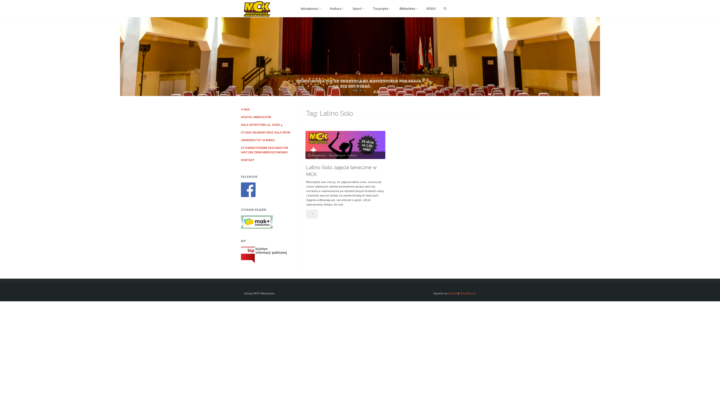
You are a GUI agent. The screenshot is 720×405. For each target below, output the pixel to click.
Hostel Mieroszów (256, 117)
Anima (452, 293)
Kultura (352, 155)
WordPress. (468, 293)
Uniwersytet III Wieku (258, 140)
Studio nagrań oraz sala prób (265, 132)
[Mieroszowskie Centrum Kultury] (257, 8)
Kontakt (248, 160)
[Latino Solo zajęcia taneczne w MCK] (345, 145)
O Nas (245, 109)
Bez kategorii (337, 155)
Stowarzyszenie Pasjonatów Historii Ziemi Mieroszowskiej (264, 150)
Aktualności (319, 155)
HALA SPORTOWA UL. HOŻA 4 (262, 125)
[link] (445, 9)
